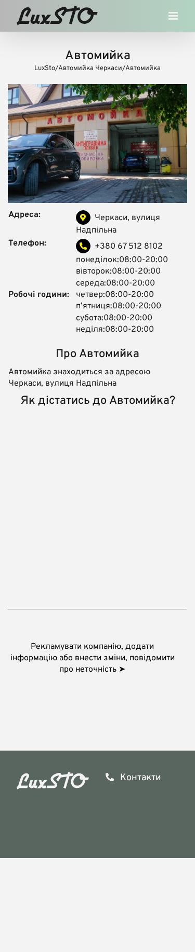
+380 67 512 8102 (129, 246)
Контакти (139, 778)
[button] (97, 658)
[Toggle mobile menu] (173, 18)
